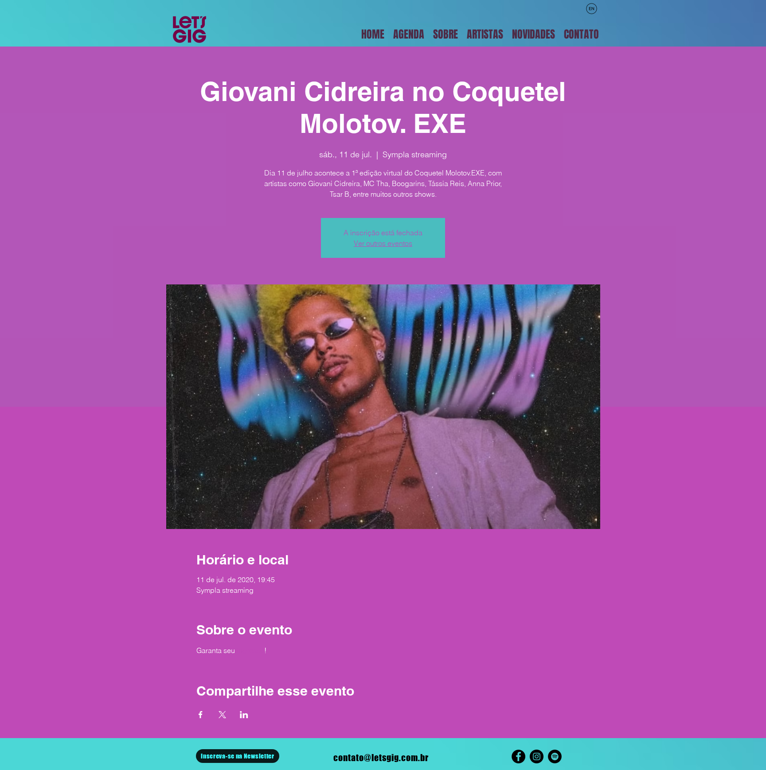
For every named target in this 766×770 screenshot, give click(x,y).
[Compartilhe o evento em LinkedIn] (244, 714)
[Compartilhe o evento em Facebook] (200, 714)
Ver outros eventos (383, 243)
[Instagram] (536, 756)
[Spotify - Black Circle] (555, 756)
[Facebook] (518, 756)
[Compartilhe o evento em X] (222, 714)
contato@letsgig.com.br (381, 757)
